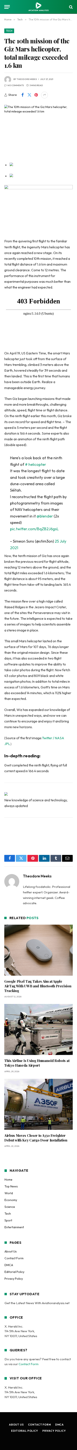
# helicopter (35, 464)
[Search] (70, 7)
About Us (10, 1251)
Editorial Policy (14, 1272)
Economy (10, 1200)
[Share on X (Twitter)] (29, 95)
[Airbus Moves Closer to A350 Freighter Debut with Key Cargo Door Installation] (38, 1104)
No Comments (15, 85)
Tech (9, 30)
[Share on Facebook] (22, 95)
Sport (8, 1220)
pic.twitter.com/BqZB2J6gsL (34, 528)
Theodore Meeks (27, 79)
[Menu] (7, 7)
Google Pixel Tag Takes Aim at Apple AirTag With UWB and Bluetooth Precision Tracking (37, 986)
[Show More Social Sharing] (44, 95)
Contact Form (14, 1258)
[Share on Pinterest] (36, 95)
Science (9, 1207)
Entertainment (14, 1227)
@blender (45, 516)
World (8, 1193)
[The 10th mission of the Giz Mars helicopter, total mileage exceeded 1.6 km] (38, 127)
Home (8, 1179)
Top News (11, 1186)
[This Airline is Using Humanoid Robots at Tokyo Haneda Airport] (38, 1029)
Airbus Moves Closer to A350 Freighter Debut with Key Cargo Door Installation (35, 1137)
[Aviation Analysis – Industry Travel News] (38, 7)
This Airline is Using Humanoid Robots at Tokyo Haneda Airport (36, 1063)
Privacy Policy (13, 1279)
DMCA (8, 1265)
